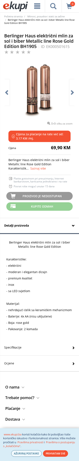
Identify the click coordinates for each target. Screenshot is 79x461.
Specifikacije (12, 347)
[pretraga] (53, 6)
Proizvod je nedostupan (42, 196)
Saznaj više (38, 168)
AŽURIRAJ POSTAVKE (26, 453)
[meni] (37, 6)
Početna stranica (13, 16)
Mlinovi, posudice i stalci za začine (46, 16)
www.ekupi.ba (12, 434)
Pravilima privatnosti (30, 442)
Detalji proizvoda (16, 225)
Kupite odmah (42, 206)
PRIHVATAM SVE (55, 453)
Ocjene (9, 363)
